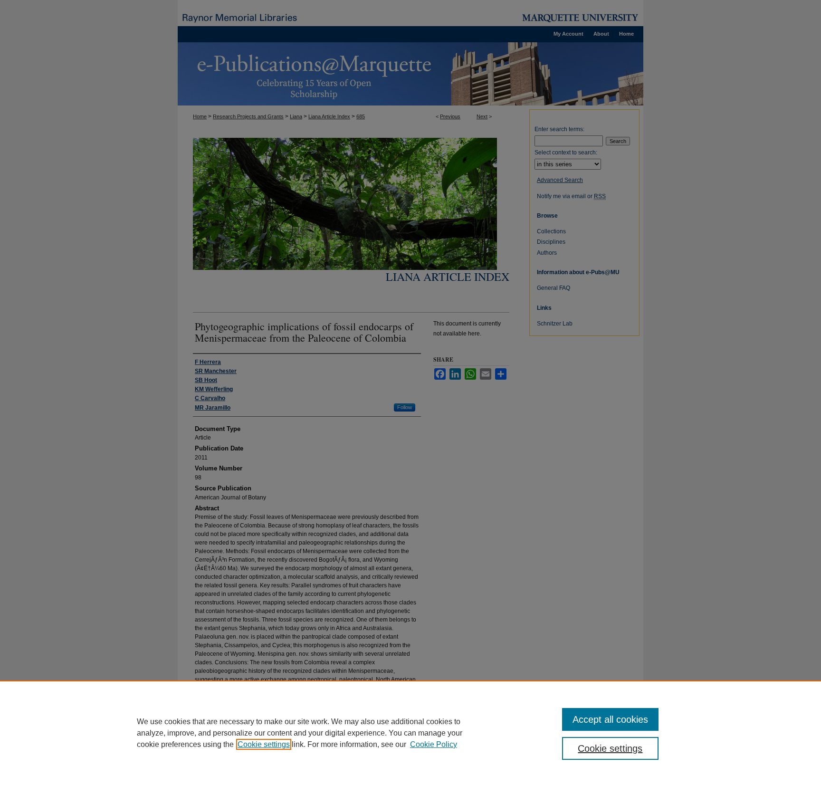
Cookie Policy (433, 744)
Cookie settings (264, 744)
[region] (410, 732)
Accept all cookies (610, 719)
